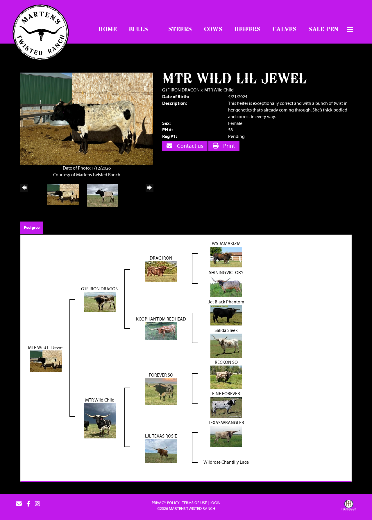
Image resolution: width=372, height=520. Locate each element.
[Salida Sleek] (226, 345)
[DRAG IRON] (161, 271)
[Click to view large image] (86, 118)
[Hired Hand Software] (348, 506)
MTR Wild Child (219, 90)
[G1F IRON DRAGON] (100, 301)
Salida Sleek (226, 330)
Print (228, 145)
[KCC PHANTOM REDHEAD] (161, 330)
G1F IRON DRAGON (181, 90)
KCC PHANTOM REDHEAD (161, 319)
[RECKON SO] (226, 376)
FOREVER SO (161, 375)
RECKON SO (226, 362)
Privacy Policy (166, 502)
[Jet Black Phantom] (226, 314)
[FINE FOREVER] (226, 407)
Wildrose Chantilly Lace (226, 462)
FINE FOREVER (226, 393)
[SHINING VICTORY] (226, 285)
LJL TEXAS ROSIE (161, 436)
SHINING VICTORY (226, 272)
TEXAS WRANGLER (226, 422)
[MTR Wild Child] (100, 420)
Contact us (189, 145)
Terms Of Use (194, 502)
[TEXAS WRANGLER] (226, 436)
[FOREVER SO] (161, 391)
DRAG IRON (161, 258)
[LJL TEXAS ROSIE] (161, 450)
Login (215, 502)
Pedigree (32, 227)
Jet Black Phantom (226, 302)
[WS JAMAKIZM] (226, 256)
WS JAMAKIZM (226, 243)
